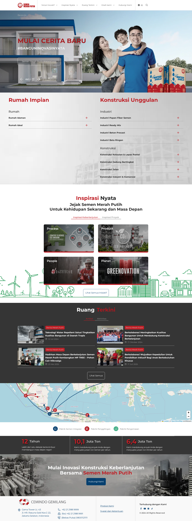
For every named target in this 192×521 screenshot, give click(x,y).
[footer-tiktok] (152, 509)
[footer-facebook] (141, 509)
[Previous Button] (21, 79)
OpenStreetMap (177, 421)
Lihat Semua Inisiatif (96, 293)
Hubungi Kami (96, 481)
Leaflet (166, 421)
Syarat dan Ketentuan (111, 511)
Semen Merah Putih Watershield (39, 61)
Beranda (22, 15)
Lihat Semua (96, 375)
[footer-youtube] (144, 509)
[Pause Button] (33, 80)
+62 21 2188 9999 (70, 509)
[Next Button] (39, 79)
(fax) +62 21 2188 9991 (72, 513)
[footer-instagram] (148, 509)
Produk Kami (107, 506)
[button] (49, 413)
